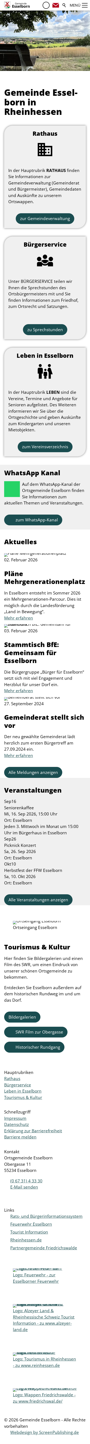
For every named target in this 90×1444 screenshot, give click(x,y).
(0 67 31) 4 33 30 (26, 1181)
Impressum (15, 1118)
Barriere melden (20, 1137)
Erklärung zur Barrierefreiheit (33, 1131)
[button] (55, 5)
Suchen (64, 5)
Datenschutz (16, 1124)
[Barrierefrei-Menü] (46, 5)
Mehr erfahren (18, 618)
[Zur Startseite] (17, 5)
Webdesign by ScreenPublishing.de (44, 1432)
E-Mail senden (24, 1187)
